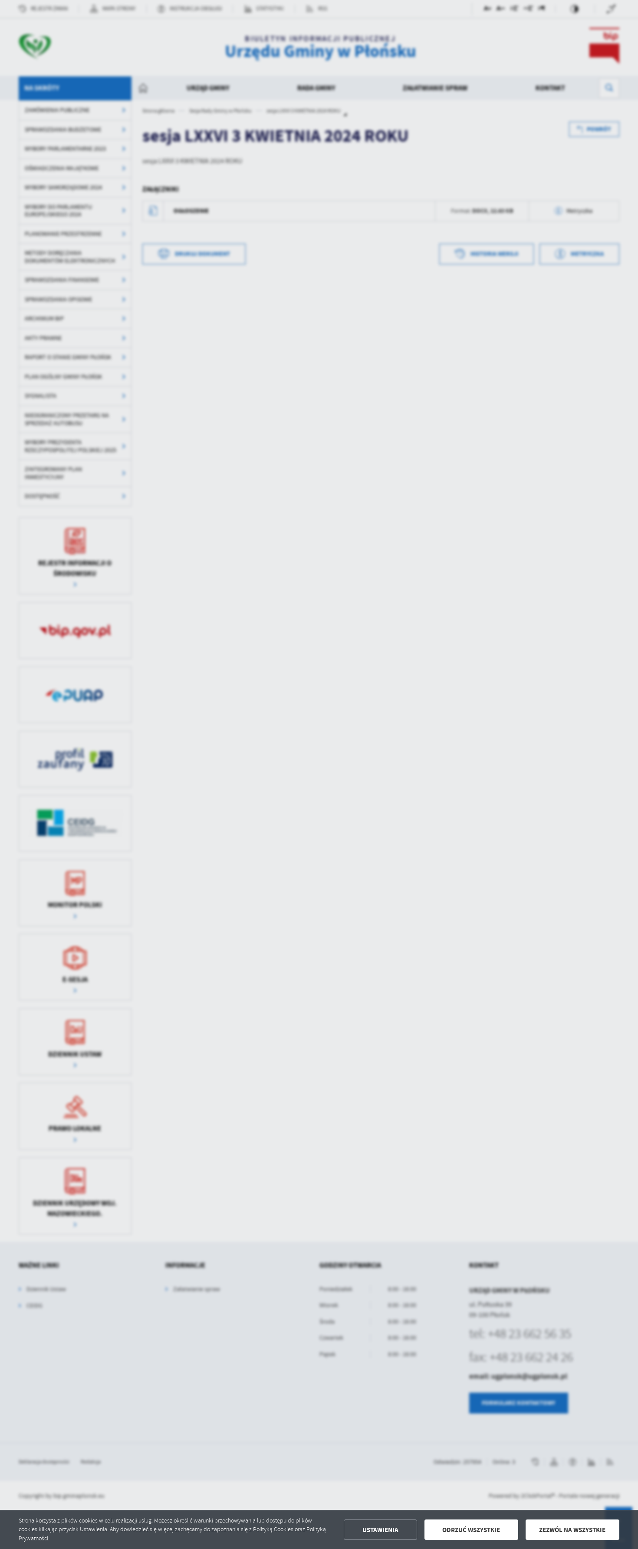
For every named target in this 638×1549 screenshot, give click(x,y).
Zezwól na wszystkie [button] (572, 1530)
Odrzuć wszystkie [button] (471, 1530)
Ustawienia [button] (380, 1530)
